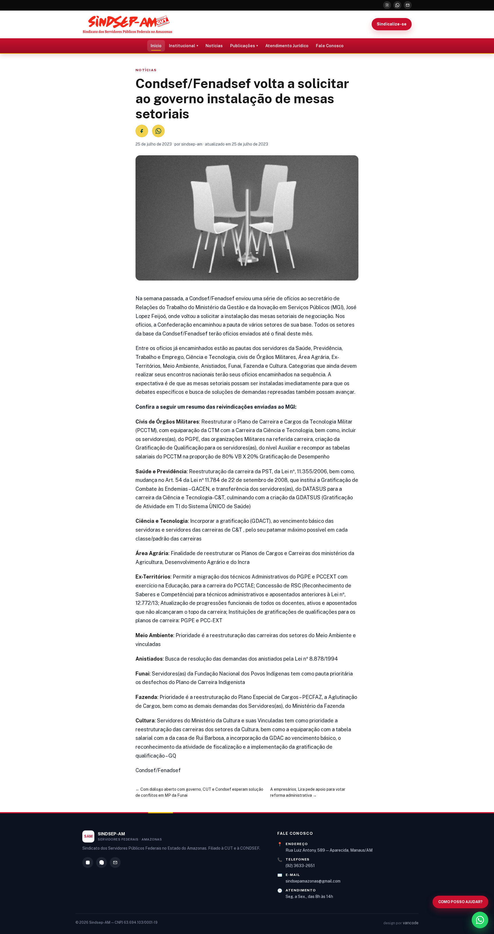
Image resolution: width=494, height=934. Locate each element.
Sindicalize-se (392, 24)
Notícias (214, 45)
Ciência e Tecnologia (162, 521)
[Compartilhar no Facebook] (142, 131)
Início (156, 45)
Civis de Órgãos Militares (167, 422)
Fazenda (146, 697)
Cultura (145, 721)
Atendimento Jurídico (286, 45)
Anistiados (149, 659)
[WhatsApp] (397, 5)
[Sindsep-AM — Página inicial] (127, 24)
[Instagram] (387, 5)
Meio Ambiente (154, 635)
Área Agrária (152, 553)
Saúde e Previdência (161, 471)
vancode (411, 923)
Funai (143, 674)
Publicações (242, 45)
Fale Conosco (330, 45)
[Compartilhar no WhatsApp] (158, 131)
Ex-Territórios (153, 577)
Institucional (182, 45)
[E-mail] (408, 5)
